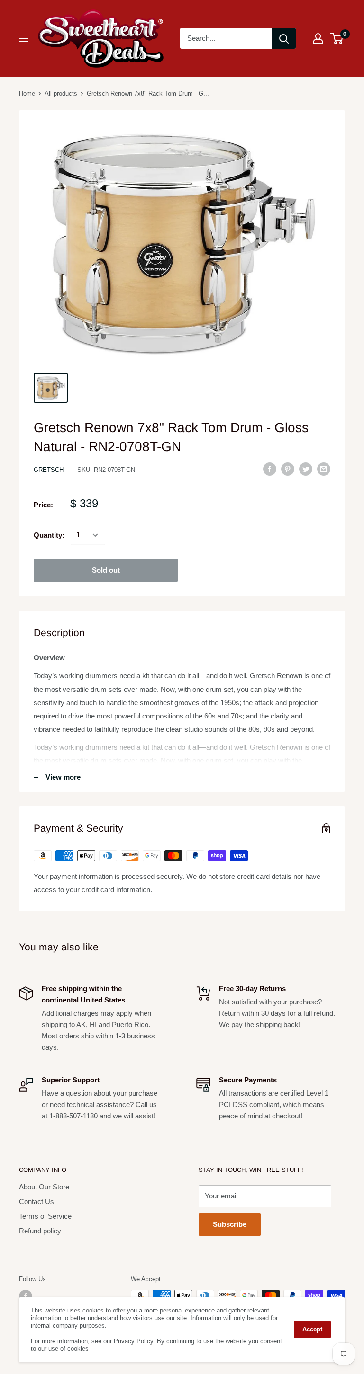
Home (27, 93)
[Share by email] (323, 469)
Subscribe (229, 1224)
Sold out (106, 570)
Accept (312, 1329)
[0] (337, 38)
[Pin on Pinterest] (287, 469)
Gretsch (49, 469)
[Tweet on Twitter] (305, 469)
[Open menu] (23, 38)
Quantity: (49, 535)
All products (61, 93)
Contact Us (36, 1201)
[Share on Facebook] (269, 469)
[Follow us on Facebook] (25, 1296)
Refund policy (40, 1231)
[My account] (318, 38)
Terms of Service (45, 1216)
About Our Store (44, 1187)
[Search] (284, 38)
